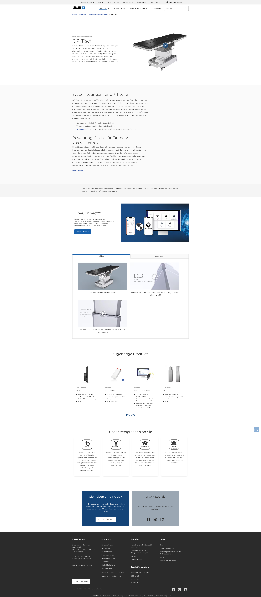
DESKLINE (134, 576)
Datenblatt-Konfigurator (111, 576)
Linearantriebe (107, 545)
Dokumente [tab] (159, 256)
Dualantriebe (106, 552)
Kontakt (163, 545)
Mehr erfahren (83, 232)
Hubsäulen (105, 548)
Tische (133, 556)
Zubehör (104, 562)
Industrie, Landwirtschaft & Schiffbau (141, 546)
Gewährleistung (150, 595)
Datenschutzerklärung (136, 595)
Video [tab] (101, 256)
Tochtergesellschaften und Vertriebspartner (170, 553)
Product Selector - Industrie (112, 573)
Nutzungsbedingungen (120, 595)
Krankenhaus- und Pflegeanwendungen (139, 552)
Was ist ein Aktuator (168, 561)
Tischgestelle (106, 568)
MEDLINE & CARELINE (139, 573)
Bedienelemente (108, 558)
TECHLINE (134, 579)
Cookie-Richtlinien (95, 595)
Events (109, 2)
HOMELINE (135, 583)
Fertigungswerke (167, 548)
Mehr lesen (77, 170)
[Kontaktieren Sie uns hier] (256, 429)
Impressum (106, 595)
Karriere (117, 2)
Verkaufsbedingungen (164, 595)
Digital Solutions (108, 565)
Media (162, 557)
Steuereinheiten (108, 555)
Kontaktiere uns (81, 581)
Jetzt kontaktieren (106, 519)
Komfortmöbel (136, 560)
